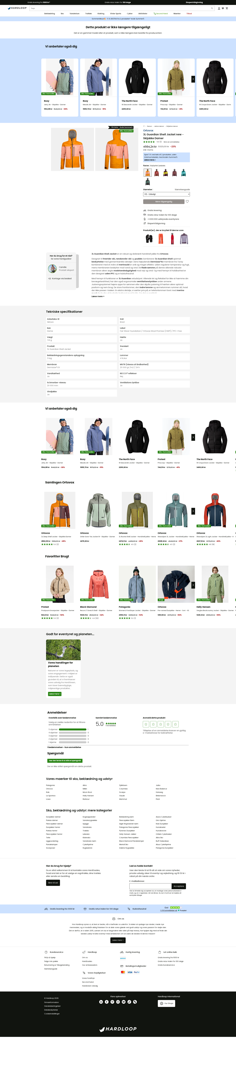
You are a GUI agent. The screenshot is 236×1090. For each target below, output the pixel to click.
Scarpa (122, 792)
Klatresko (86, 838)
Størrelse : (148, 190)
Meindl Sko (123, 844)
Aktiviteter (142, 14)
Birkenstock (161, 796)
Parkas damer (52, 820)
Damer (149, 126)
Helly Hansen (88, 796)
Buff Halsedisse (162, 841)
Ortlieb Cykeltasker (164, 834)
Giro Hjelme (161, 820)
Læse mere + (149, 160)
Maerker (177, 14)
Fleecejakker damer (54, 824)
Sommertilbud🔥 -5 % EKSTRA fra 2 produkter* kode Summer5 (118, 19)
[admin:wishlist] (187, 201)
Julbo (158, 785)
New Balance (161, 789)
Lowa (48, 799)
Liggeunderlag (52, 841)
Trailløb (88, 14)
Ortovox (148, 130)
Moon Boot (87, 792)
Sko (62, 14)
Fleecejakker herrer (54, 834)
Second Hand (162, 14)
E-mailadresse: (137, 881)
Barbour (86, 799)
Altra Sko (159, 838)
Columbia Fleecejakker (129, 838)
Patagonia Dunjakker (164, 848)
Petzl (158, 799)
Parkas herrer (51, 831)
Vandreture (74, 14)
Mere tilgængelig (163, 202)
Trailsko (86, 831)
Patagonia (50, 785)
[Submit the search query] (212, 8)
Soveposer (50, 848)
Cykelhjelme (88, 844)
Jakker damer (159, 126)
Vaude (122, 796)
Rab (47, 792)
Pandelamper (52, 844)
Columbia (123, 789)
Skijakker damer (172, 126)
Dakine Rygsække (126, 848)
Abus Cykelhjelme (163, 844)
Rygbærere (87, 848)
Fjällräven (123, 785)
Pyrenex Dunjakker (127, 831)
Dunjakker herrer (53, 827)
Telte (48, 838)
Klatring (101, 14)
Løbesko (86, 834)
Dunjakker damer (53, 817)
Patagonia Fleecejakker (129, 827)
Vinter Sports (115, 14)
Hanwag (159, 792)
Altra (85, 785)
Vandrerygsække (90, 820)
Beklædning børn (126, 817)
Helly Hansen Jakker (127, 834)
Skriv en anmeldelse (171, 142)
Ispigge (86, 824)
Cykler (130, 14)
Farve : (154, 166)
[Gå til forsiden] (145, 126)
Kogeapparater (89, 817)
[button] (72, 149)
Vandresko (87, 827)
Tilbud (189, 14)
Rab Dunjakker (162, 824)
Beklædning (49, 14)
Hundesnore (161, 831)
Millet (85, 789)
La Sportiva (50, 796)
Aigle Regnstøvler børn (128, 824)
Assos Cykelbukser (163, 817)
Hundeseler (161, 827)
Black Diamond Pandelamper (131, 841)
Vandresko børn (89, 841)
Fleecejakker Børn (126, 820)
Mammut (123, 799)
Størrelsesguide (182, 190)
